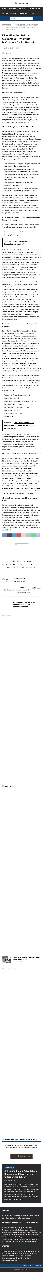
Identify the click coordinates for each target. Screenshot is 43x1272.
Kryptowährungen (9, 13)
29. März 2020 (8, 48)
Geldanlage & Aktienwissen (29, 9)
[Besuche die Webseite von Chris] (21, 571)
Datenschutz (26, 1265)
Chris (18, 48)
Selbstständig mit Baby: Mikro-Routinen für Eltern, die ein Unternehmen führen (24, 604)
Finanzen (12, 9)
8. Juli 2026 (17, 609)
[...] (22, 1199)
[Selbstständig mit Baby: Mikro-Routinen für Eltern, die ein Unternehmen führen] (6, 604)
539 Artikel (27, 561)
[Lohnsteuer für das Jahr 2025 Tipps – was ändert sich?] (6, 959)
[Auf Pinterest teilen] (19, 535)
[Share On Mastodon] (38, 535)
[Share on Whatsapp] (33, 535)
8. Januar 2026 (18, 961)
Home (4, 9)
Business (23, 13)
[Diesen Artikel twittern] (9, 535)
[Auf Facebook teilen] (4, 535)
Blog (32, 13)
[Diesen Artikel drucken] (28, 535)
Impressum (37, 1265)
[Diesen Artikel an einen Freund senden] (23, 535)
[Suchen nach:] (21, 18)
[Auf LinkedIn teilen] (14, 535)
